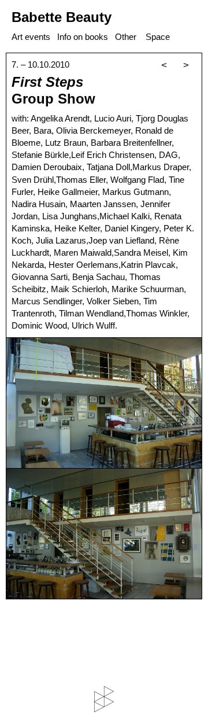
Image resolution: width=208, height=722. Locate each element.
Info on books (82, 37)
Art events (31, 37)
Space (158, 37)
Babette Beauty (62, 17)
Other (125, 37)
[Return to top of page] (104, 699)
